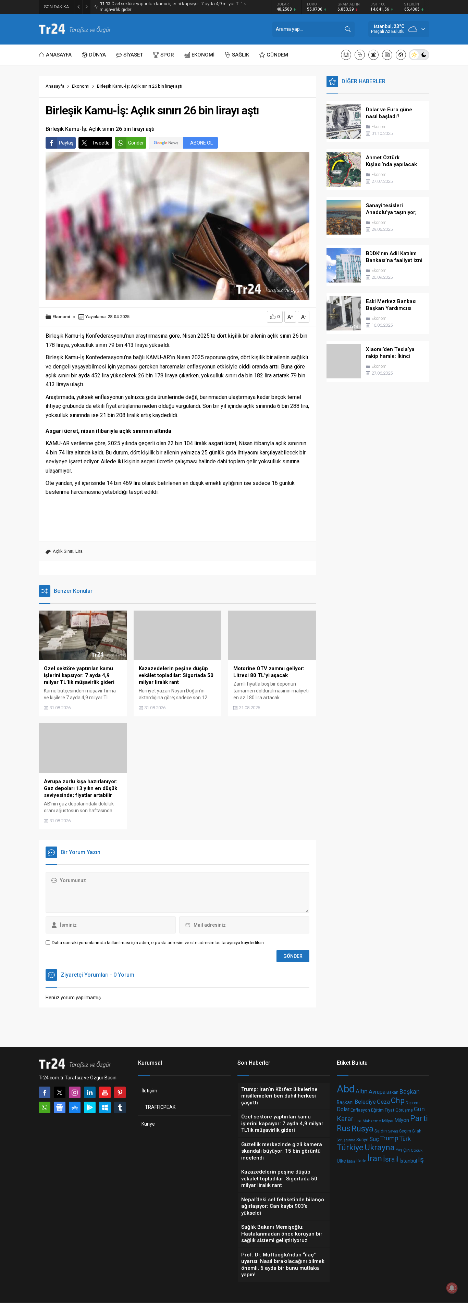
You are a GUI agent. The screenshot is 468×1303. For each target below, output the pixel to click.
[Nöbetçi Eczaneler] (360, 55)
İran (374, 1158)
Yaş (399, 1150)
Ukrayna (380, 1147)
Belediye (365, 1102)
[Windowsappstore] (105, 1107)
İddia (351, 1161)
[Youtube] (105, 1092)
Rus (343, 1128)
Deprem (413, 1102)
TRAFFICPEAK (160, 1107)
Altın (362, 1091)
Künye (148, 1124)
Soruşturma (346, 1140)
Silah (416, 1130)
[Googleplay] (90, 1107)
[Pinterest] (120, 1092)
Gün (419, 1109)
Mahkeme (371, 1121)
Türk (405, 1138)
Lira (79, 551)
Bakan (392, 1092)
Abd (346, 1089)
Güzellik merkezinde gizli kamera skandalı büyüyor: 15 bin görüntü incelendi (170, 6)
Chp (398, 1100)
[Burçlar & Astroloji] (373, 55)
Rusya (362, 1128)
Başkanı (345, 1102)
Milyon (402, 1120)
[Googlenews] (59, 1107)
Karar (345, 1119)
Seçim (405, 1130)
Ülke (341, 1161)
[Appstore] (75, 1107)
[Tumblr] (120, 1107)
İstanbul (408, 1161)
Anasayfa (55, 86)
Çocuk (416, 1150)
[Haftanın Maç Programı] (401, 55)
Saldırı (380, 1130)
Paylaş (66, 143)
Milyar (388, 1120)
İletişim (149, 1090)
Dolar (343, 1109)
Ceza (383, 1101)
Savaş (393, 1131)
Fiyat (389, 1110)
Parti (419, 1118)
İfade (361, 1161)
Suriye (362, 1139)
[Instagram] (75, 1092)
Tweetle (101, 143)
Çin (406, 1150)
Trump (389, 1138)
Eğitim (377, 1110)
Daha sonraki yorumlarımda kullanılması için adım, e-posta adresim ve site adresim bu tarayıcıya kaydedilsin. (158, 942)
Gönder (136, 143)
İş (421, 1159)
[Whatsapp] (44, 1107)
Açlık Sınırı (63, 551)
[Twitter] (59, 1092)
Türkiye (350, 1147)
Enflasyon (360, 1110)
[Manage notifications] (451, 1287)
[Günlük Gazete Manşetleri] (387, 55)
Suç (374, 1138)
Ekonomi (80, 86)
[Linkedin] (90, 1092)
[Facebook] (44, 1092)
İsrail (390, 1159)
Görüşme (404, 1110)
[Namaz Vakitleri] (346, 55)
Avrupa (377, 1091)
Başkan (409, 1091)
